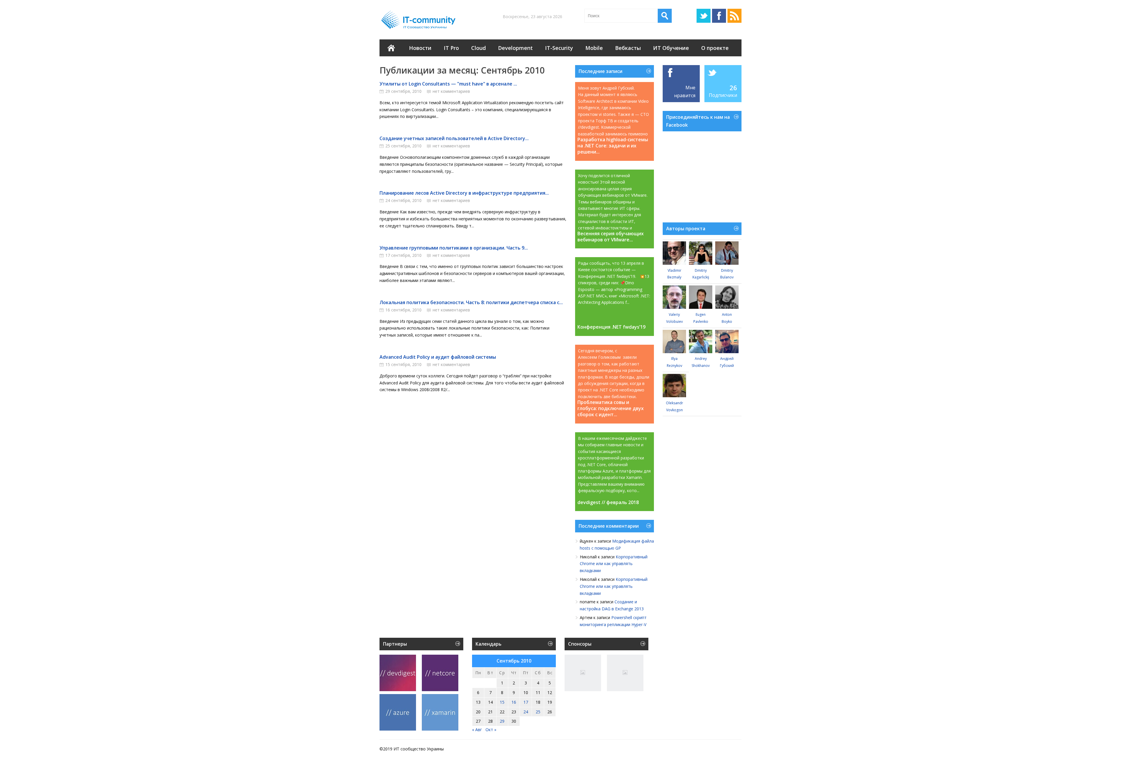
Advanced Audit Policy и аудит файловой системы (438, 357)
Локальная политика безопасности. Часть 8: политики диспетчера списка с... (471, 302)
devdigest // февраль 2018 (608, 502)
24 (525, 712)
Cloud (478, 47)
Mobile (594, 47)
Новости (420, 47)
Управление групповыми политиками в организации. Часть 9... (454, 248)
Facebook (719, 16)
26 (733, 87)
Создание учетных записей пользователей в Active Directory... (454, 138)
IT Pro (451, 47)
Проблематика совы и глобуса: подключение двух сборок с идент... (610, 408)
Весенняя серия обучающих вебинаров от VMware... (610, 237)
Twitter (704, 16)
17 (525, 702)
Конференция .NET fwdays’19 (611, 327)
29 (502, 721)
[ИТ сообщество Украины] (419, 20)
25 (538, 712)
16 (513, 702)
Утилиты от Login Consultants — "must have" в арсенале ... (448, 84)
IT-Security (559, 47)
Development (515, 47)
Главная (391, 47)
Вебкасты (628, 47)
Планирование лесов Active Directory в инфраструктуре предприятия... (464, 193)
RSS (734, 16)
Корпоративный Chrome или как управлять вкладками (613, 564)
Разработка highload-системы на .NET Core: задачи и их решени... (612, 146)
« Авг (477, 729)
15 (502, 702)
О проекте (715, 47)
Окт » (490, 729)
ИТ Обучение (671, 47)
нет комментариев (451, 91)
